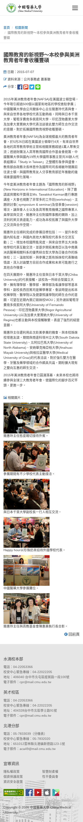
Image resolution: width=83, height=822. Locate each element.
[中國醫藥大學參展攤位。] (26, 570)
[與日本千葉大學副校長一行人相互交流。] (26, 494)
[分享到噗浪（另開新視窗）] (25, 86)
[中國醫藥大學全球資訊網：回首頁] (24, 7)
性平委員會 (50, 776)
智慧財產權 (50, 771)
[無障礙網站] (13, 792)
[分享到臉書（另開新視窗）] (19, 86)
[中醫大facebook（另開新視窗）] (29, 792)
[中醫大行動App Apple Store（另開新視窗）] (46, 792)
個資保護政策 (13, 776)
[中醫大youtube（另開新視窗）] (38, 792)
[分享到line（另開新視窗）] (37, 86)
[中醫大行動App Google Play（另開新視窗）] (55, 792)
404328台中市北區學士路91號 (35, 710)
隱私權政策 (11, 771)
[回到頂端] (74, 813)
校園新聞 (21, 27)
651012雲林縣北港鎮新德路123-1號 (39, 744)
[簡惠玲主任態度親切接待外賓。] (26, 417)
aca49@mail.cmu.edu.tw (38, 749)
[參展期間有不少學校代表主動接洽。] (26, 455)
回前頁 (74, 634)
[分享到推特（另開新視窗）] (31, 86)
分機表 (39, 733)
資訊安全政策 (13, 781)
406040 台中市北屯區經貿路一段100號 (41, 677)
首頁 (6, 27)
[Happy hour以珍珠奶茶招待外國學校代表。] (26, 532)
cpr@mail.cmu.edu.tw (35, 682)
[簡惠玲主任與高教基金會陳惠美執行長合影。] (26, 608)
